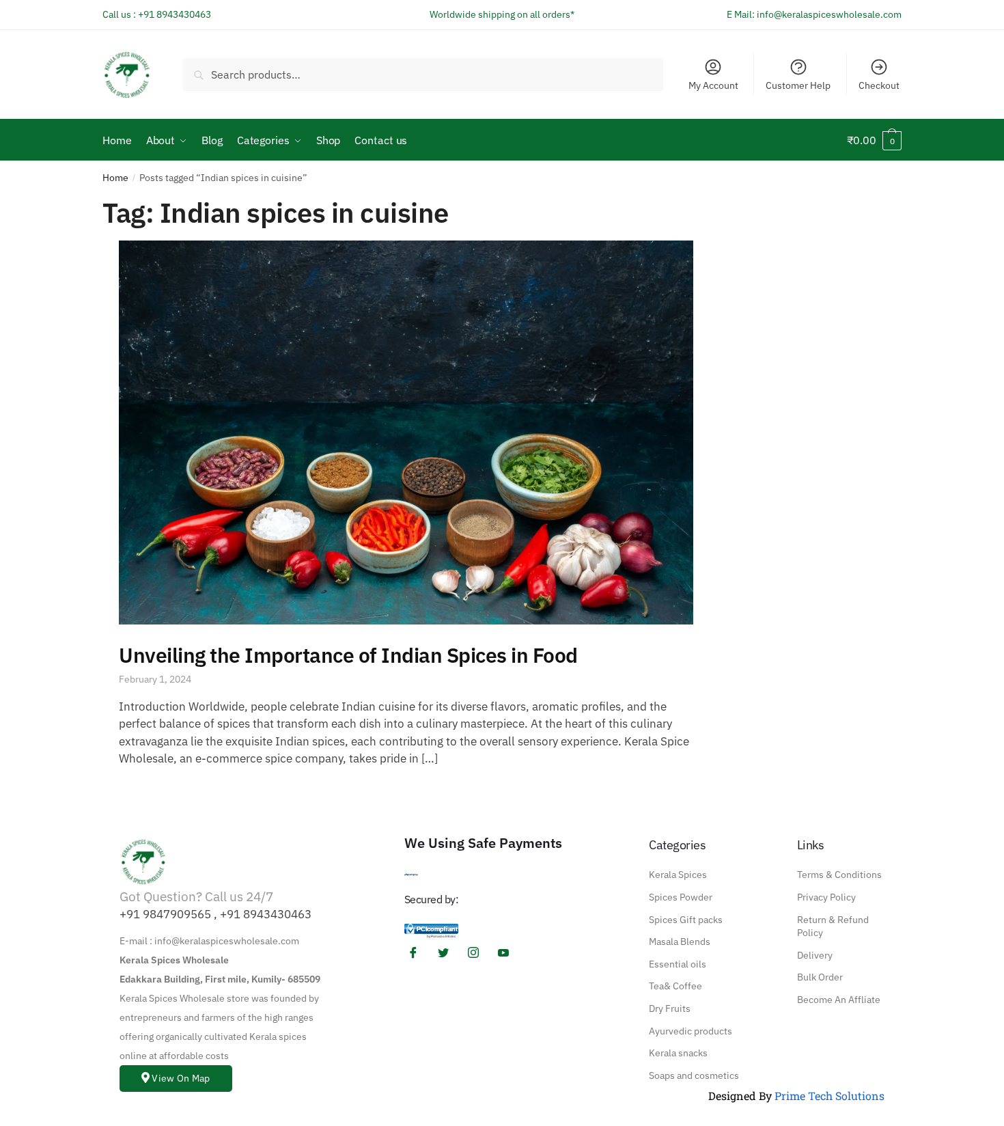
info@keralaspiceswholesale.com (829, 14)
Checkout (879, 85)
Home (115, 177)
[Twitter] (448, 953)
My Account (713, 85)
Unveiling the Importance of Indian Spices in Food (348, 655)
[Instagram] (478, 953)
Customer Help (798, 85)
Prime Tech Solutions (829, 1095)
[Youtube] (508, 953)
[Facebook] (418, 953)
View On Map (181, 1078)
